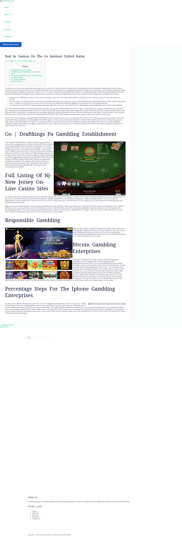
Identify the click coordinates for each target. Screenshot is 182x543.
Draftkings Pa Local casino (21, 70)
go (19, 120)
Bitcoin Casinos (17, 81)
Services (7, 22)
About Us (7, 14)
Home (6, 7)
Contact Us (8, 36)
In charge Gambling (18, 79)
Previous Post (6, 325)
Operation (8, 29)
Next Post (4, 327)
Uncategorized (11, 61)
